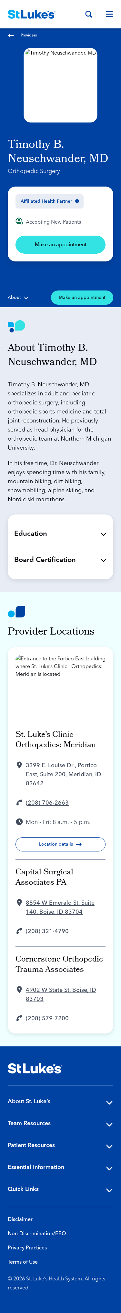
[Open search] (89, 14)
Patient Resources (31, 1145)
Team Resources (29, 1123)
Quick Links (23, 1189)
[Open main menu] (106, 14)
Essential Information (36, 1167)
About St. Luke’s (29, 1101)
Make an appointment (60, 244)
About (14, 297)
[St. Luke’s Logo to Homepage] (31, 14)
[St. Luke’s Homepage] (35, 1068)
